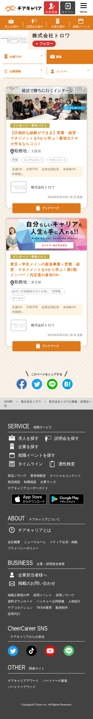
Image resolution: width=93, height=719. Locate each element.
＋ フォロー (44, 44)
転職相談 (30, 482)
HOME (8, 401)
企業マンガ (48, 482)
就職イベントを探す (36, 455)
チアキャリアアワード (23, 681)
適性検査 (66, 464)
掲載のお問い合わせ (36, 583)
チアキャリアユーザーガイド (28, 488)
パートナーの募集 (55, 681)
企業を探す (28, 446)
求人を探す (28, 438)
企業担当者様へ (32, 575)
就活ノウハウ (17, 476)
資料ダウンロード (20, 601)
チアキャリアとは (34, 530)
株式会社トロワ (31, 401)
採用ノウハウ (65, 595)
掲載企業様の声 (18, 595)
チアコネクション (20, 607)
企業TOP (26, 56)
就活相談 (14, 482)
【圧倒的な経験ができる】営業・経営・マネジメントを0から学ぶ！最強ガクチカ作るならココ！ (45, 138)
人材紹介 (74, 601)
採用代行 (14, 614)
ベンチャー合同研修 (50, 601)
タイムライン (30, 464)
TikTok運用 (44, 607)
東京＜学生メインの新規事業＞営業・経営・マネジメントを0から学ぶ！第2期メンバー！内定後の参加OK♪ (45, 269)
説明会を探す (66, 438)
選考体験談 (38, 476)
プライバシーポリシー (23, 548)
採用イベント (42, 595)
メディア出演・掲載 (64, 542)
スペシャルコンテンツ (65, 476)
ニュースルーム (35, 542)
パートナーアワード (22, 687)
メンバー (72, 70)
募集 (59, 56)
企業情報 (26, 70)
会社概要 (14, 542)
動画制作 (62, 607)
